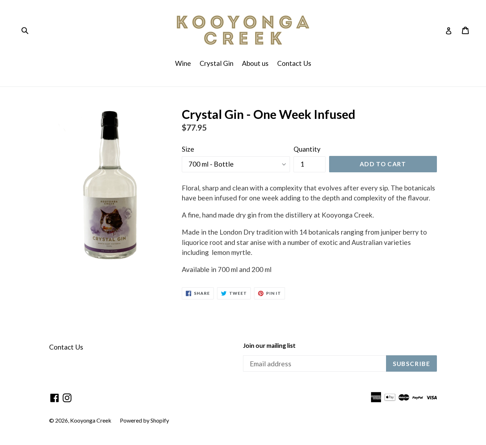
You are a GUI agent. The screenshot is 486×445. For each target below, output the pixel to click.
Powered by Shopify (144, 420)
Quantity (307, 149)
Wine (183, 63)
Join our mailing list (269, 345)
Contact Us (294, 63)
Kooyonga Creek (90, 420)
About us (255, 63)
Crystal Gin (216, 63)
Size (188, 149)
